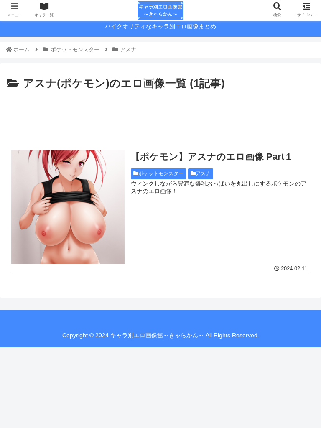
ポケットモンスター (160, 173)
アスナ (203, 173)
